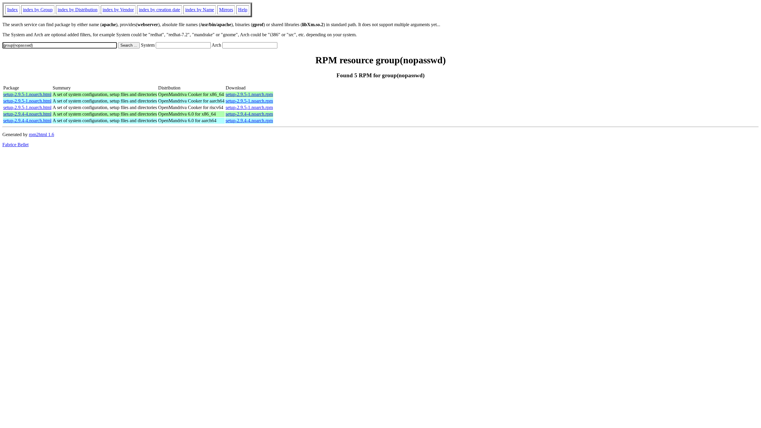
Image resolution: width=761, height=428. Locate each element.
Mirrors (226, 9)
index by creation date (159, 9)
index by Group (38, 9)
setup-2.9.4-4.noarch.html (27, 114)
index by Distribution (78, 9)
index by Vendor (118, 9)
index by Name (199, 9)
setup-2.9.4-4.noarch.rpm (249, 114)
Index (12, 9)
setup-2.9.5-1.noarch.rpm (249, 94)
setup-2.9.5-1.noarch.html (27, 94)
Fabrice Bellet (15, 144)
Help (242, 9)
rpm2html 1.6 (41, 134)
